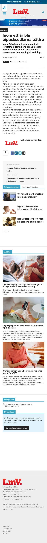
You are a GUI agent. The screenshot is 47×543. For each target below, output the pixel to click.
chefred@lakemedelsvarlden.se (19, 497)
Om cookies (7, 531)
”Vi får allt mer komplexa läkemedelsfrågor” (30, 195)
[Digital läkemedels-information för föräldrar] (9, 209)
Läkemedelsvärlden (31, 140)
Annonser (6, 526)
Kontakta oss (7, 529)
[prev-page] (4, 231)
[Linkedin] (16, 153)
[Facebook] (12, 153)
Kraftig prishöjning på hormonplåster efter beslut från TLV (22, 372)
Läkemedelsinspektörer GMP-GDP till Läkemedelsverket (19, 405)
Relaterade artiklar (11, 187)
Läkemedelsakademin (32, 2)
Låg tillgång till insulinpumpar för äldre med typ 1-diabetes (23, 326)
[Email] (20, 153)
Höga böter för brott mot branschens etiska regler (30, 220)
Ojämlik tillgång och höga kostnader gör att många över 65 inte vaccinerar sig (23, 285)
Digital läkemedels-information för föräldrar (29, 208)
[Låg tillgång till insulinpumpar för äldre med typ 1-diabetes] (23, 322)
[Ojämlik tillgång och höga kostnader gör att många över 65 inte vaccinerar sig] (23, 281)
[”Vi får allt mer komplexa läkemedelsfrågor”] (9, 196)
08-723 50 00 (16, 494)
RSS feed (6, 534)
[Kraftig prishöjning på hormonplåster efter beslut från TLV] (23, 367)
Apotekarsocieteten (14, 2)
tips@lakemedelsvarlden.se (12, 499)
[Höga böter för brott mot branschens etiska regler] (9, 221)
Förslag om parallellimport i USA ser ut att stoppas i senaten (23, 179)
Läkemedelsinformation (17, 62)
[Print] (23, 153)
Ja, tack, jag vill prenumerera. (16, 428)
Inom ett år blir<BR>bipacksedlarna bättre (21, 169)
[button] (4, 13)
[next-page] (8, 231)
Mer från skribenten (30, 187)
